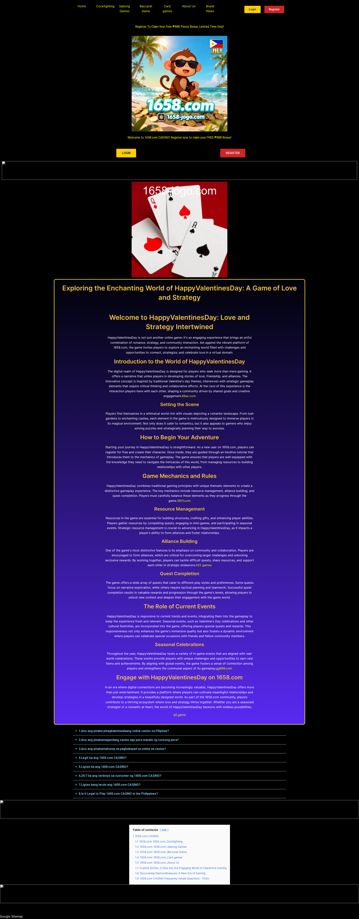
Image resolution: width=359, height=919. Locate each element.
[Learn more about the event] (179, 170)
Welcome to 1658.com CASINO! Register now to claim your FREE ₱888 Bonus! (179, 137)
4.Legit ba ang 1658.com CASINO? (103, 758)
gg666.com (224, 668)
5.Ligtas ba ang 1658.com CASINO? (103, 767)
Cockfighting (105, 6)
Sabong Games (124, 8)
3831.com (184, 501)
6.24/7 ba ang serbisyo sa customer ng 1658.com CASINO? (120, 776)
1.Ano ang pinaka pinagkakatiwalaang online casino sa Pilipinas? (124, 731)
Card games (167, 8)
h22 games (204, 565)
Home (82, 6)
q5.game (179, 715)
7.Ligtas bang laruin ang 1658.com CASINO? (109, 784)
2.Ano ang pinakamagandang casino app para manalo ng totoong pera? (129, 740)
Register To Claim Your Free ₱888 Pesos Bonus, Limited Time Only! (179, 26)
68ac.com (189, 396)
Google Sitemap (11, 916)
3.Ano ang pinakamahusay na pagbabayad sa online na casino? (122, 749)
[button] (179, 731)
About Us (188, 6)
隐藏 (164, 830)
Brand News (210, 8)
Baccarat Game (146, 8)
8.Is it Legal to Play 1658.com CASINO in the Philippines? (118, 793)
